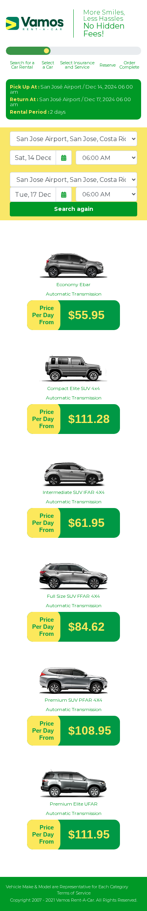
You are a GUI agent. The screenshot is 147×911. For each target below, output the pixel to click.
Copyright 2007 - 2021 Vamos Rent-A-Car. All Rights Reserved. (73, 900)
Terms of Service (74, 893)
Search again (73, 208)
